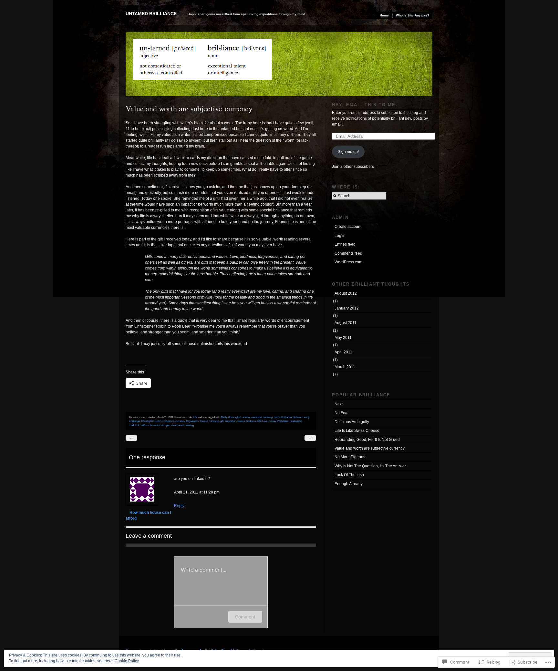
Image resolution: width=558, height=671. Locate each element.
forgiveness (192, 420)
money (272, 420)
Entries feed (345, 244)
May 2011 (343, 337)
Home (384, 15)
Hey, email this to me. (365, 104)
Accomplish (234, 417)
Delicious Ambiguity (352, 422)
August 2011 (345, 322)
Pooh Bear (282, 420)
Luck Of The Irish (349, 475)
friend (203, 420)
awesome (256, 417)
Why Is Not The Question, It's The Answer (370, 466)
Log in (340, 235)
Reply (179, 505)
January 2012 (347, 308)
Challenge (134, 420)
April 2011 (343, 352)
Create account (348, 226)
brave (277, 417)
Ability (224, 417)
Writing (190, 425)
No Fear (342, 413)
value (174, 425)
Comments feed (348, 253)
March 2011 (345, 367)
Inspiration (230, 420)
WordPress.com (348, 262)
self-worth (146, 425)
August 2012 (346, 293)
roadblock (134, 425)
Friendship (213, 420)
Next (339, 404)
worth (181, 425)
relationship (296, 420)
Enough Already (349, 484)
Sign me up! (348, 151)
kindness (251, 420)
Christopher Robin (151, 420)
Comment (245, 616)
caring (306, 417)
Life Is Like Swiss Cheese (357, 430)
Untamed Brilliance (151, 13)
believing (268, 417)
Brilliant (297, 417)
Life (195, 417)
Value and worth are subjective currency (370, 448)
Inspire (241, 420)
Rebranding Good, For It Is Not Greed (367, 439)
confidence (168, 420)
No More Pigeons (350, 457)
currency (180, 420)
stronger (165, 425)
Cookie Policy (127, 661)
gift (221, 420)
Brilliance (286, 417)
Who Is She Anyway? (412, 15)
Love (264, 420)
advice (246, 417)
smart (156, 425)
